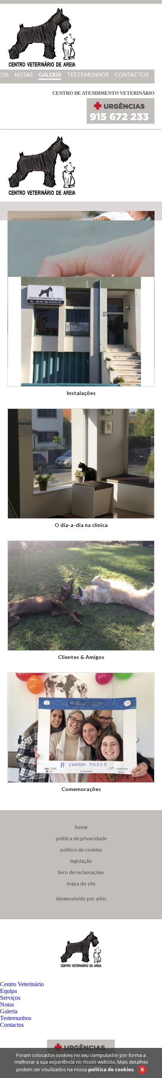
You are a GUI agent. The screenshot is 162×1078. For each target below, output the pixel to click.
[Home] (42, 66)
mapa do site (81, 884)
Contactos (12, 1025)
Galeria (8, 1011)
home (81, 827)
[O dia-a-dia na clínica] (81, 463)
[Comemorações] (81, 727)
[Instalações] (81, 331)
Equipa (8, 991)
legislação (81, 861)
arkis (101, 899)
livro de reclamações (81, 872)
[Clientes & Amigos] (81, 595)
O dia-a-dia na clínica (81, 525)
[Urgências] (120, 121)
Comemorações (81, 789)
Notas (7, 1004)
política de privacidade (81, 838)
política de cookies (81, 850)
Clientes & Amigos (81, 657)
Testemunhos (15, 1018)
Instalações (81, 393)
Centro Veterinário (22, 984)
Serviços (10, 997)
